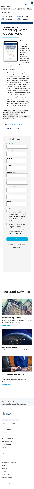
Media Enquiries (6, 435)
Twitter (20, 124)
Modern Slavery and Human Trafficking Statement (14, 483)
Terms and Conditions (7, 477)
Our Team (4, 450)
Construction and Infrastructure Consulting (14, 404)
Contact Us (4, 432)
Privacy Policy (5, 468)
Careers (4, 459)
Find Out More (7, 325)
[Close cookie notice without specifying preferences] (32, 3)
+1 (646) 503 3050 (9, 441)
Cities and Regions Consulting (10, 403)
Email (9, 124)
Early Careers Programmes (9, 462)
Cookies (4, 471)
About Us (4, 447)
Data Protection (6, 474)
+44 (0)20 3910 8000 (9, 439)
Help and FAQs (5, 453)
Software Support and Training (9, 480)
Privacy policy (29, 5)
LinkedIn (14, 124)
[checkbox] (2, 16)
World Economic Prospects (9, 401)
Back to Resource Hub (12, 129)
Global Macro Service (10, 347)
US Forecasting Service (11, 318)
